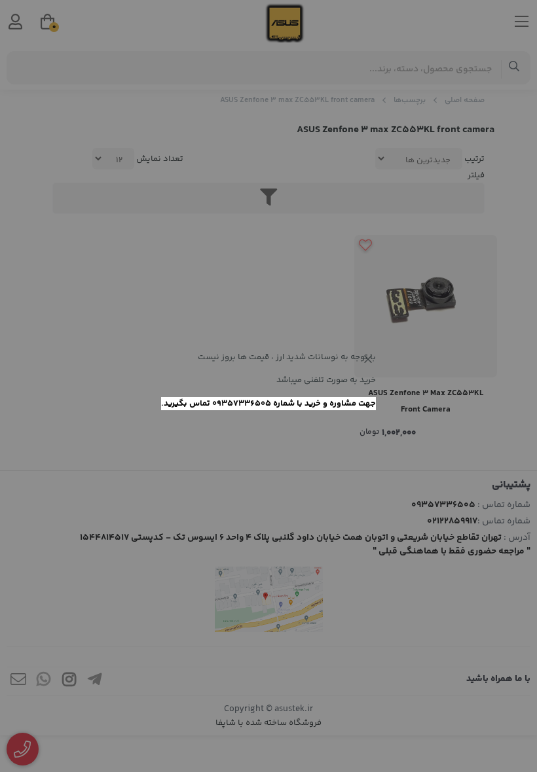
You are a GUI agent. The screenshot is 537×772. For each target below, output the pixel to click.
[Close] (368, 359)
